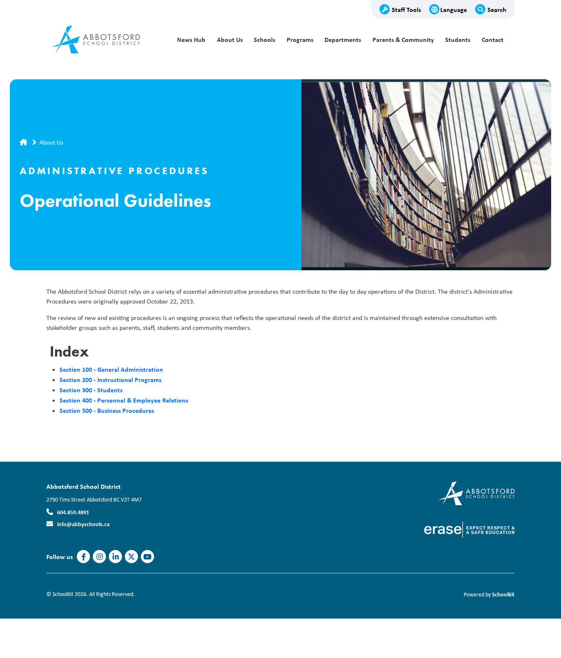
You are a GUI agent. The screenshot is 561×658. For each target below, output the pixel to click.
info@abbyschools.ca (83, 524)
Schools (264, 40)
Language (453, 9)
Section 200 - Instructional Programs (110, 379)
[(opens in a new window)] (469, 529)
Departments (342, 40)
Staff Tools (406, 9)
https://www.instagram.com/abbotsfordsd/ (100, 557)
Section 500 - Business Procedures (107, 410)
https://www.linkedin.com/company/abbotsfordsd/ (116, 557)
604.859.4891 (73, 512)
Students (457, 40)
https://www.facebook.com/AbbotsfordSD (83, 557)
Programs (300, 40)
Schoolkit (503, 594)
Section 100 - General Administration (111, 369)
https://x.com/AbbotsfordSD (131, 557)
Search (496, 9)
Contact (493, 40)
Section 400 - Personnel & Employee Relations (124, 400)
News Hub (191, 40)
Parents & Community (403, 40)
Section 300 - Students (91, 389)
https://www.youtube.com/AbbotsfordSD (147, 557)
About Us (230, 40)
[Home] (101, 39)
